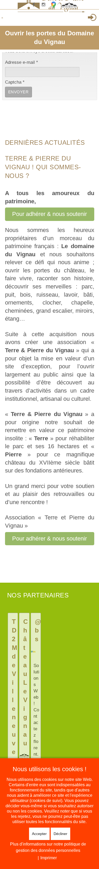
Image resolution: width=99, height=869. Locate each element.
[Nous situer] (53, 4)
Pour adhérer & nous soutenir (49, 214)
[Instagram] (43, 4)
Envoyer (18, 92)
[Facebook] (33, 4)
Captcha (15, 82)
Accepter (39, 834)
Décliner (60, 834)
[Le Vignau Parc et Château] (63, 4)
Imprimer (48, 858)
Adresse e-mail (21, 62)
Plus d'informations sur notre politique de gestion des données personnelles (48, 847)
